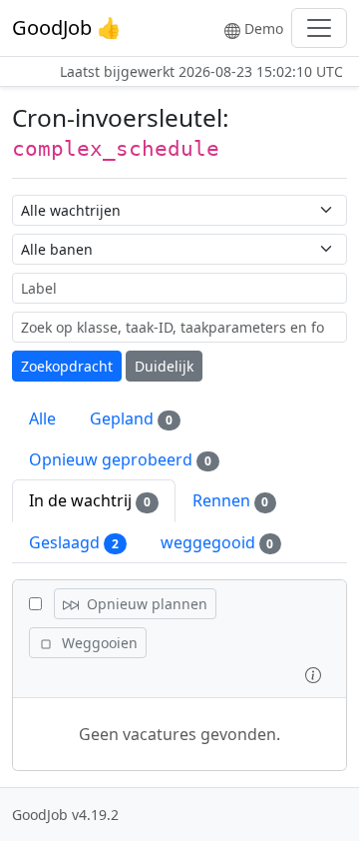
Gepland (131, 418)
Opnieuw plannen (145, 603)
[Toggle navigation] (319, 28)
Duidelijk (164, 366)
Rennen (230, 500)
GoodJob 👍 (67, 27)
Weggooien (98, 642)
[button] (313, 673)
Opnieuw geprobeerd (120, 459)
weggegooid (217, 542)
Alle (42, 418)
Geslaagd (74, 542)
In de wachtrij (90, 500)
